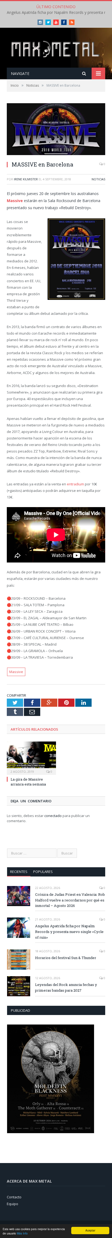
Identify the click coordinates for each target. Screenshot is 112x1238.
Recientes (18, 871)
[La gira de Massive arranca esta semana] (31, 757)
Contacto (14, 1197)
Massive (15, 200)
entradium (75, 484)
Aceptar (90, 1230)
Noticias (98, 179)
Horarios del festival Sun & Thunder (65, 957)
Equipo (12, 1203)
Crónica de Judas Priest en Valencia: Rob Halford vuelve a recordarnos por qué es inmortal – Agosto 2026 (70, 900)
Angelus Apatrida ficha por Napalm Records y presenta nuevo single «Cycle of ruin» (69, 931)
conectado (53, 815)
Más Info (22, 1233)
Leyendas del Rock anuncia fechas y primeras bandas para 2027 (66, 987)
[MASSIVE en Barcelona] (56, 129)
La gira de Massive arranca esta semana (28, 782)
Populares (43, 871)
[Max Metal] (56, 48)
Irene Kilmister (26, 179)
